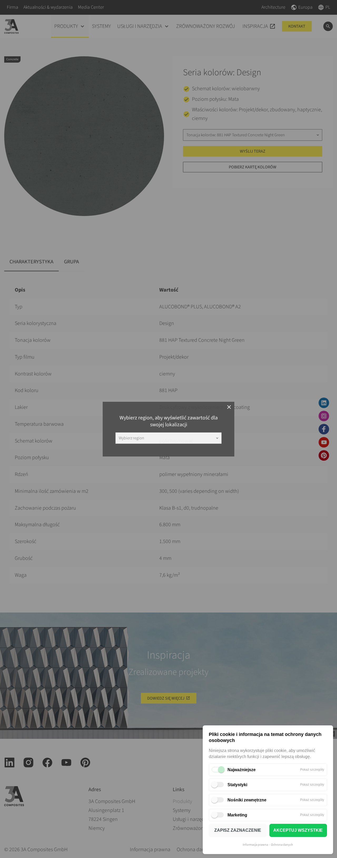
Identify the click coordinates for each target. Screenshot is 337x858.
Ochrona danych (282, 844)
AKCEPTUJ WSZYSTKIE (298, 830)
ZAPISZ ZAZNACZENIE (237, 830)
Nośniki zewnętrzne (246, 800)
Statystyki (237, 784)
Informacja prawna (255, 844)
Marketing (237, 815)
